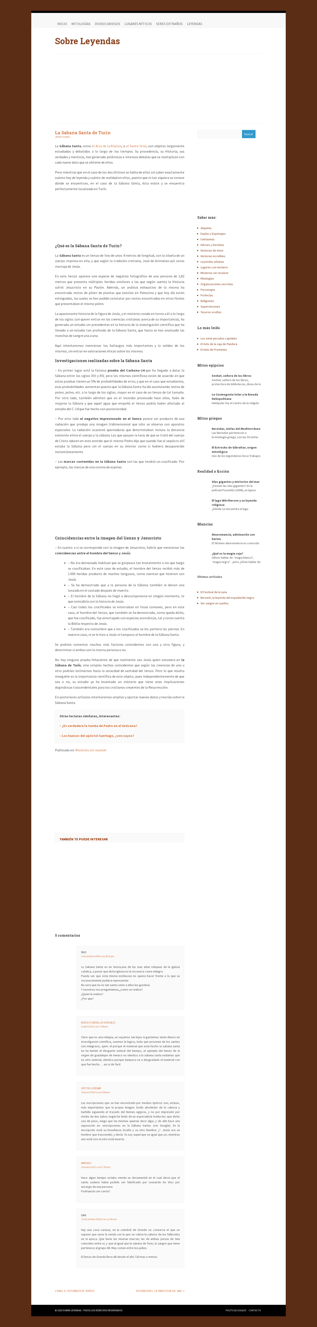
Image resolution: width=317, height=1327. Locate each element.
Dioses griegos (107, 24)
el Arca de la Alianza (107, 146)
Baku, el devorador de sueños (75, 1291)
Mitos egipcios (210, 365)
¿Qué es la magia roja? (227, 553)
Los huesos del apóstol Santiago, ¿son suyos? (98, 735)
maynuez (86, 1163)
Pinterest (257, 23)
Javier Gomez (62, 137)
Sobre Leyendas (87, 41)
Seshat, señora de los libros (231, 376)
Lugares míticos (138, 24)
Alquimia (206, 228)
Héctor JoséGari (91, 1088)
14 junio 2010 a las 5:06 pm (95, 1092)
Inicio (62, 24)
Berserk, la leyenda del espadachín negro (227, 598)
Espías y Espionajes (213, 234)
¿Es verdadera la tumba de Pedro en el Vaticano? (99, 726)
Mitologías (81, 24)
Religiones (207, 301)
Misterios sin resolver (91, 750)
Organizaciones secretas (217, 284)
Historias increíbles (213, 256)
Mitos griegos (209, 418)
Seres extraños (169, 24)
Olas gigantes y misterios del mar (236, 482)
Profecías (207, 295)
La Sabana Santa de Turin (83, 132)
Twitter (249, 23)
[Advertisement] (158, 88)
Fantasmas (208, 239)
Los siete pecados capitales (219, 338)
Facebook (240, 23)
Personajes (208, 290)
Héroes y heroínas (212, 245)
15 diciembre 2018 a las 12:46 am (99, 1219)
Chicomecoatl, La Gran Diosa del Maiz (159, 1291)
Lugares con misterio (214, 267)
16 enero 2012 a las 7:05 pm (96, 1167)
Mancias (205, 524)
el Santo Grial (136, 146)
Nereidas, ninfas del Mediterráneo (236, 429)
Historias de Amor (212, 250)
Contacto (255, 1310)
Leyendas (194, 24)
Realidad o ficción (213, 471)
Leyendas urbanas (212, 262)
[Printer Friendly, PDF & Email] (67, 761)
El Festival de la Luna (214, 592)
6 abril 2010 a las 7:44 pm (94, 1026)
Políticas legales (236, 1310)
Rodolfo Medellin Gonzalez (98, 1022)
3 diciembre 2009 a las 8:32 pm (97, 956)
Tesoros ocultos (211, 312)
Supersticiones (210, 306)
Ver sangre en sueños (215, 603)
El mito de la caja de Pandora (219, 344)
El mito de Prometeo (214, 350)
